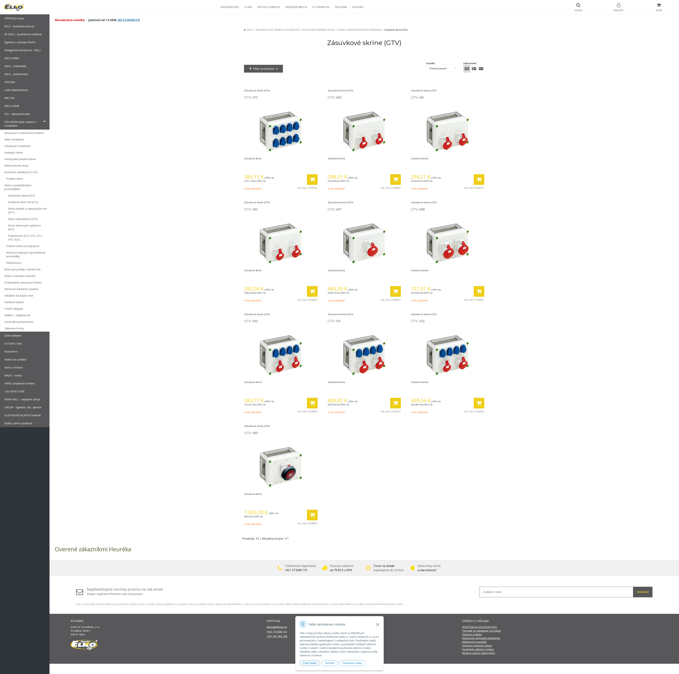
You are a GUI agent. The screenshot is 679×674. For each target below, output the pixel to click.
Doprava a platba (472, 634)
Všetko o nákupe (268, 7)
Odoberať (643, 591)
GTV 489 (251, 433)
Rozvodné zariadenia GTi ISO (319, 29)
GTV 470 (251, 97)
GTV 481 (417, 97)
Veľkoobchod (229, 7)
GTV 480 (335, 97)
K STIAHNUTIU (321, 7)
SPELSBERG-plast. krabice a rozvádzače (277, 29)
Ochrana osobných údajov (477, 645)
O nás (248, 7)
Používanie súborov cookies (478, 649)
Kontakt (358, 7)
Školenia (341, 7)
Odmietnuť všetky (352, 663)
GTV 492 (418, 321)
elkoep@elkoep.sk (276, 627)
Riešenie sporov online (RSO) (478, 653)
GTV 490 (251, 321)
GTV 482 (251, 209)
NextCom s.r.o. (403, 668)
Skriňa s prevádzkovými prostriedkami (359, 29)
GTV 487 (334, 209)
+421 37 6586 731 (276, 631)
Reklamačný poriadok (474, 642)
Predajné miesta (296, 7)
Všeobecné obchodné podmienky (481, 638)
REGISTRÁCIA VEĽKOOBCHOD (479, 627)
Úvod (249, 29)
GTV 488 (418, 209)
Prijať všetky (310, 663)
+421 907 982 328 (277, 636)
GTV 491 (334, 321)
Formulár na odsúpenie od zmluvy (481, 630)
